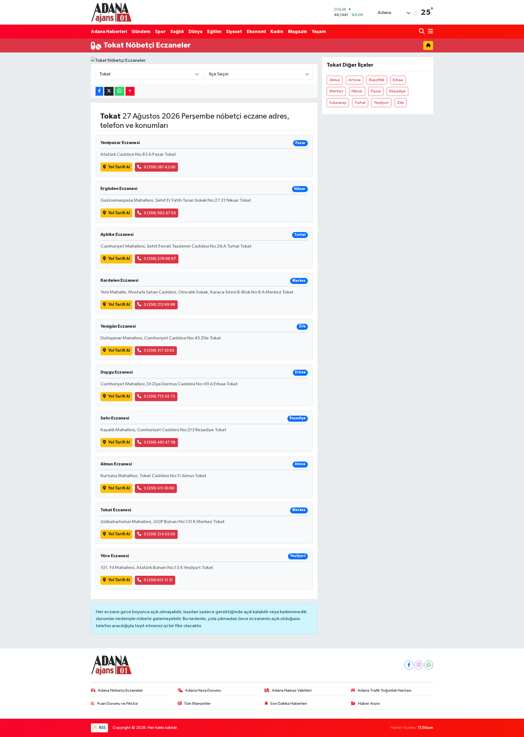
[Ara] (422, 31)
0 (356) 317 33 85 (159, 350)
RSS (102, 728)
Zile (400, 103)
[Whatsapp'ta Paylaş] (119, 91)
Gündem (141, 31)
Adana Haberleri (109, 31)
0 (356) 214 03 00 (159, 534)
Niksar (357, 91)
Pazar (376, 91)
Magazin (297, 31)
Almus (334, 80)
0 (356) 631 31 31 (158, 580)
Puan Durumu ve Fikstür (117, 703)
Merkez (336, 91)
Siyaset (234, 31)
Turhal (360, 103)
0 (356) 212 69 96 (159, 305)
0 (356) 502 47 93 (160, 213)
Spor (160, 31)
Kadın (276, 31)
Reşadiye (397, 91)
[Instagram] (418, 665)
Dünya (196, 31)
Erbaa (398, 80)
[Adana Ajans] (111, 12)
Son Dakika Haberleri (288, 703)
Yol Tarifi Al (119, 167)
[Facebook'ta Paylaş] (99, 91)
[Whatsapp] (428, 665)
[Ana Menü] (429, 31)
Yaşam (319, 31)
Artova (354, 80)
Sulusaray (337, 103)
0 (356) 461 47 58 (159, 442)
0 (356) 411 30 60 (159, 488)
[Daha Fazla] (130, 91)
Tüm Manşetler (197, 703)
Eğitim (214, 31)
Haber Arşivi (369, 703)
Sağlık (177, 31)
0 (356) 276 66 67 (160, 259)
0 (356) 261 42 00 (159, 167)
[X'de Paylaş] (109, 91)
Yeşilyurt (381, 103)
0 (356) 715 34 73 (159, 396)
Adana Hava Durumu (203, 690)
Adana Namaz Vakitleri (292, 690)
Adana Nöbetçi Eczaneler (120, 690)
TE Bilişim (425, 728)
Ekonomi (256, 31)
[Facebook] (408, 665)
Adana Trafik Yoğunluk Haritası (384, 690)
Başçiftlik (377, 80)
